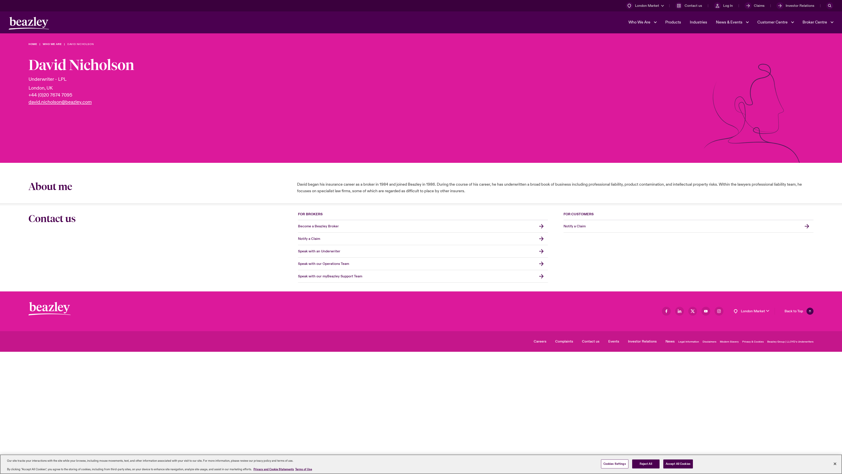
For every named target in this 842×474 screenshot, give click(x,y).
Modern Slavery (729, 341)
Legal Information (688, 341)
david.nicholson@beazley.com (60, 102)
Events (613, 341)
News (670, 341)
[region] (421, 464)
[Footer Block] (50, 308)
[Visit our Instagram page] (719, 311)
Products (673, 22)
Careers (540, 341)
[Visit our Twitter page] (692, 311)
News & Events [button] (729, 22)
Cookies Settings (614, 463)
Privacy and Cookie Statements (273, 469)
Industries (698, 22)
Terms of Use (303, 469)
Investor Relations (642, 341)
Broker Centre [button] (815, 22)
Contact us (590, 341)
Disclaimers (709, 341)
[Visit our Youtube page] (705, 311)
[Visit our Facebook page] (666, 311)
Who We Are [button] (639, 22)
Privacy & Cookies (753, 341)
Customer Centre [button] (772, 22)
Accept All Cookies (678, 463)
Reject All (646, 463)
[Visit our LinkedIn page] (679, 311)
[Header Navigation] (29, 23)
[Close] (835, 464)
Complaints (564, 341)
